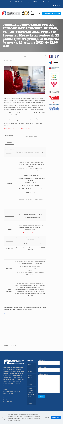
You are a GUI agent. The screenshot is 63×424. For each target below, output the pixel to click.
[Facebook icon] (53, 5)
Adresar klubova (30, 376)
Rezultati (30, 371)
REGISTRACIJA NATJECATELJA (52, 13)
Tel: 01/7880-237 (7, 402)
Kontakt (30, 400)
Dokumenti (30, 381)
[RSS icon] (59, 5)
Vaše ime (41, 360)
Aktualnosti (30, 368)
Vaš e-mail (42, 367)
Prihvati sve (55, 417)
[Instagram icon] (57, 5)
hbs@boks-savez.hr (49, 2)
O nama (30, 403)
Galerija (30, 384)
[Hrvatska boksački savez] (18, 13)
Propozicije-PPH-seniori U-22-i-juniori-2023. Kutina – (18, 128)
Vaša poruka (43, 374)
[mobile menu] (34, 13)
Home (29, 364)
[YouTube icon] (55, 5)
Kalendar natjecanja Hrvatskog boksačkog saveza (31, 392)
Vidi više (47, 417)
